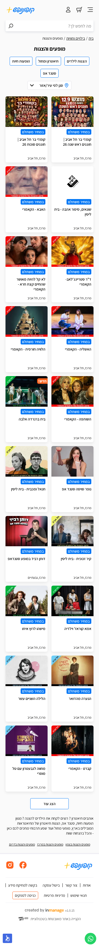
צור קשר (71, 885)
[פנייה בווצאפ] (90, 938)
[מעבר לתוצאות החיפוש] (11, 25)
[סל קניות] (79, 10)
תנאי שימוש (78, 895)
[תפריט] (90, 10)
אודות (87, 885)
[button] (7, 938)
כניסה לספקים (25, 895)
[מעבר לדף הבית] (21, 10)
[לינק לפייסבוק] (23, 868)
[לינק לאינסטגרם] (10, 868)
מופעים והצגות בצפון (77, 844)
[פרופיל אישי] (68, 10)
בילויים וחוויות (75, 38)
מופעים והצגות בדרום (22, 844)
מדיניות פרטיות (54, 895)
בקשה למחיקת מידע (22, 885)
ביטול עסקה (51, 885)
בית (91, 38)
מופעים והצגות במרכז (50, 844)
